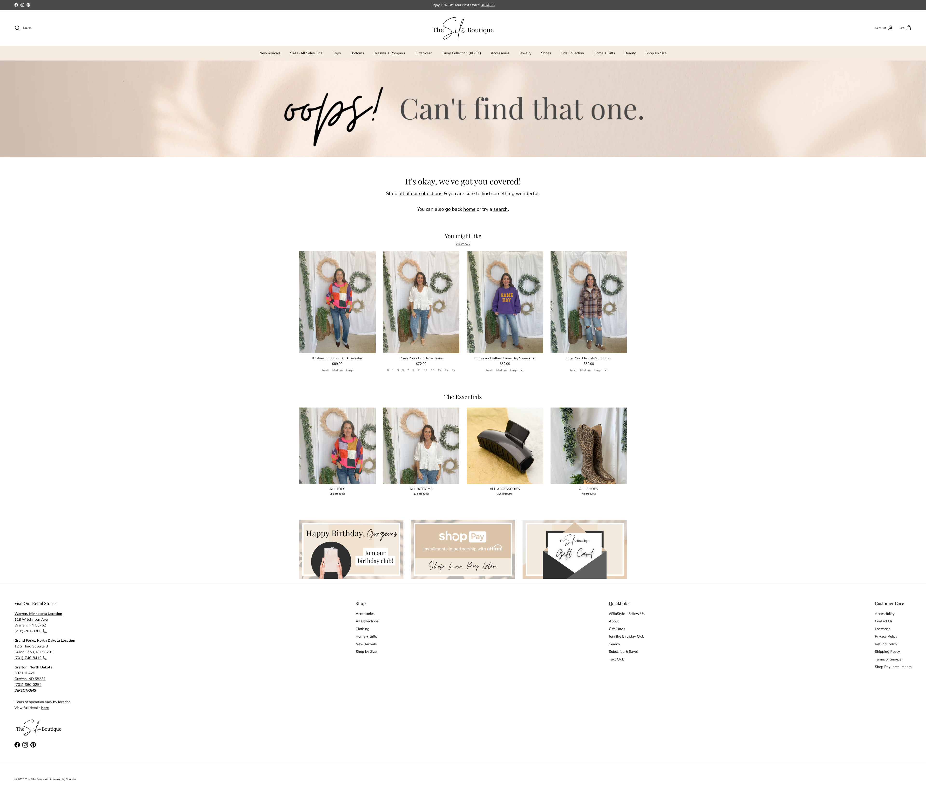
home (469, 209)
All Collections (367, 621)
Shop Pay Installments (893, 666)
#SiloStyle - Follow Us (627, 613)
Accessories (500, 53)
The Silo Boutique (36, 779)
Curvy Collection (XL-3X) (461, 53)
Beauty (630, 53)
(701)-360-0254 (27, 684)
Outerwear (423, 53)
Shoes (546, 53)
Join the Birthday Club (626, 636)
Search (614, 644)
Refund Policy (886, 644)
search (500, 209)
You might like (463, 235)
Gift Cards (617, 628)
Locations (882, 628)
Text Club (616, 659)
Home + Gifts (604, 53)
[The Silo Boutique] (463, 28)
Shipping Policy (887, 651)
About (614, 621)
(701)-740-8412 (28, 657)
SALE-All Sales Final (306, 53)
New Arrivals (269, 53)
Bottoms (357, 53)
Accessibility (885, 613)
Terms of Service (888, 659)
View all (463, 244)
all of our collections (421, 193)
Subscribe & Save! (623, 651)
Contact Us (883, 621)
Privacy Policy (886, 636)
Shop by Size (656, 53)
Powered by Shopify (63, 779)
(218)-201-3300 (27, 631)
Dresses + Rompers (389, 53)
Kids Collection (572, 53)
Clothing (362, 628)
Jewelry (525, 53)
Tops (337, 53)
